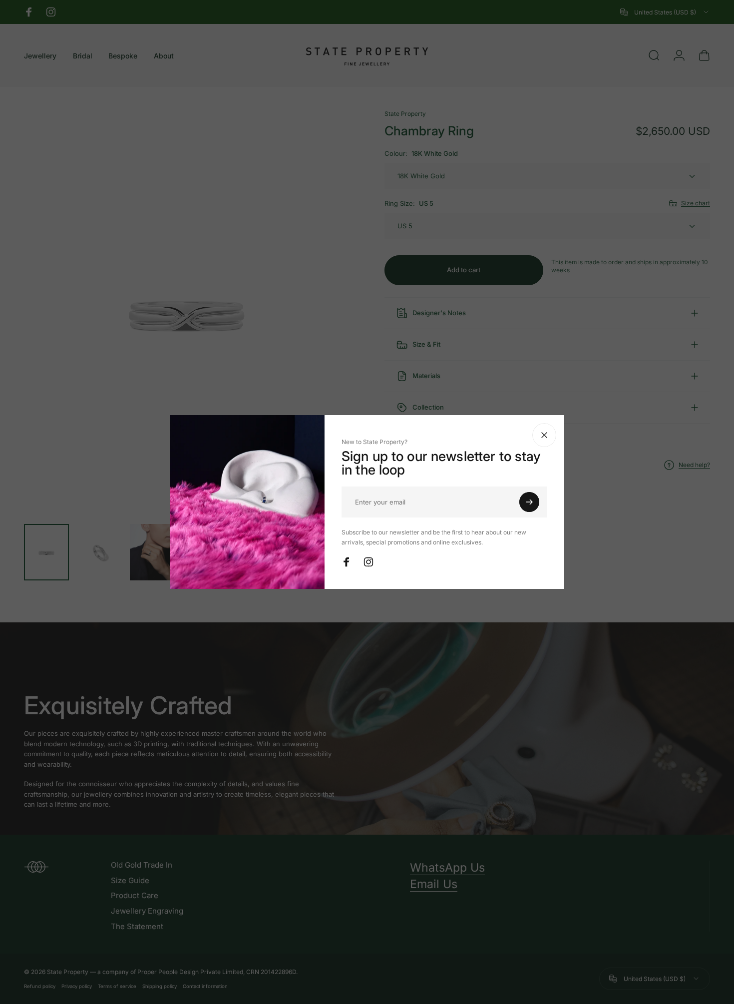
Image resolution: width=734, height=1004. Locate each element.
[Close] (544, 435)
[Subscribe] (529, 502)
